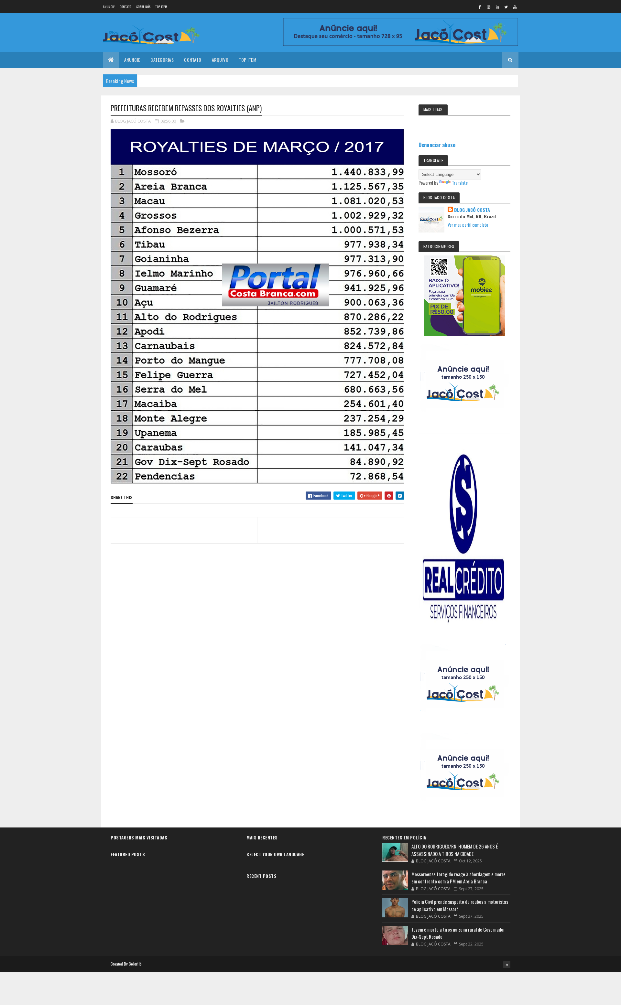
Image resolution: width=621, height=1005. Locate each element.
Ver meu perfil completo (468, 224)
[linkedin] (497, 6)
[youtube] (514, 6)
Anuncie (109, 6)
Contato (125, 6)
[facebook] (480, 6)
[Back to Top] (506, 964)
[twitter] (506, 6)
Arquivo (220, 59)
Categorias (162, 59)
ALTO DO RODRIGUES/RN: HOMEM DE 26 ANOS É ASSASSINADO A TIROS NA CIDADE (454, 850)
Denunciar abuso (437, 145)
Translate (460, 182)
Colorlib (135, 964)
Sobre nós (143, 6)
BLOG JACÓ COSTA (472, 210)
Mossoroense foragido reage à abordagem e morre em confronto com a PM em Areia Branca (458, 877)
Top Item (161, 6)
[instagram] (488, 6)
